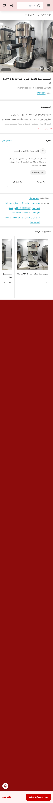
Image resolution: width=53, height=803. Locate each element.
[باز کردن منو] (48, 5)
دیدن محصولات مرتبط (38, 797)
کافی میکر (35, 217)
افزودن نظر (7, 140)
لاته (7, 217)
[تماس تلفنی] (5, 786)
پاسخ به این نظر (38, 172)
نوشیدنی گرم (24, 217)
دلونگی (16, 203)
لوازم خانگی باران (44, 15)
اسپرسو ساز (29, 15)
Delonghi (41, 93)
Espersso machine (21, 212)
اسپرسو (13, 217)
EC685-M (25, 203)
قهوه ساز (36, 208)
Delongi (8, 203)
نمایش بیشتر (47, 128)
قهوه (11, 208)
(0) (17, 182)
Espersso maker (22, 208)
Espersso (35, 203)
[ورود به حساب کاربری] (12, 5)
